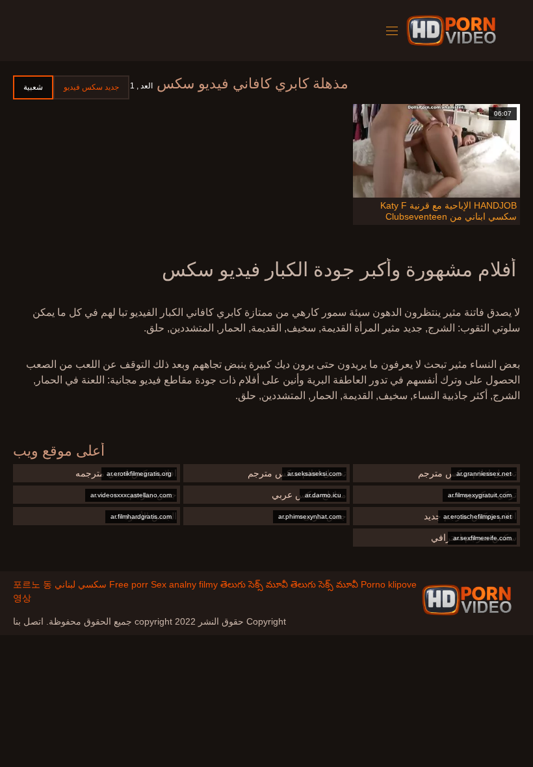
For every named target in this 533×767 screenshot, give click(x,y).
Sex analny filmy (184, 584)
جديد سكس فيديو (91, 87)
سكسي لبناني (81, 584)
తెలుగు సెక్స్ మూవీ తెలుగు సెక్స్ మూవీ (289, 584)
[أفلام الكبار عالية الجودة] (467, 600)
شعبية (33, 87)
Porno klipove (389, 584)
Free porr (128, 584)
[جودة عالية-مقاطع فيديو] (453, 30)
